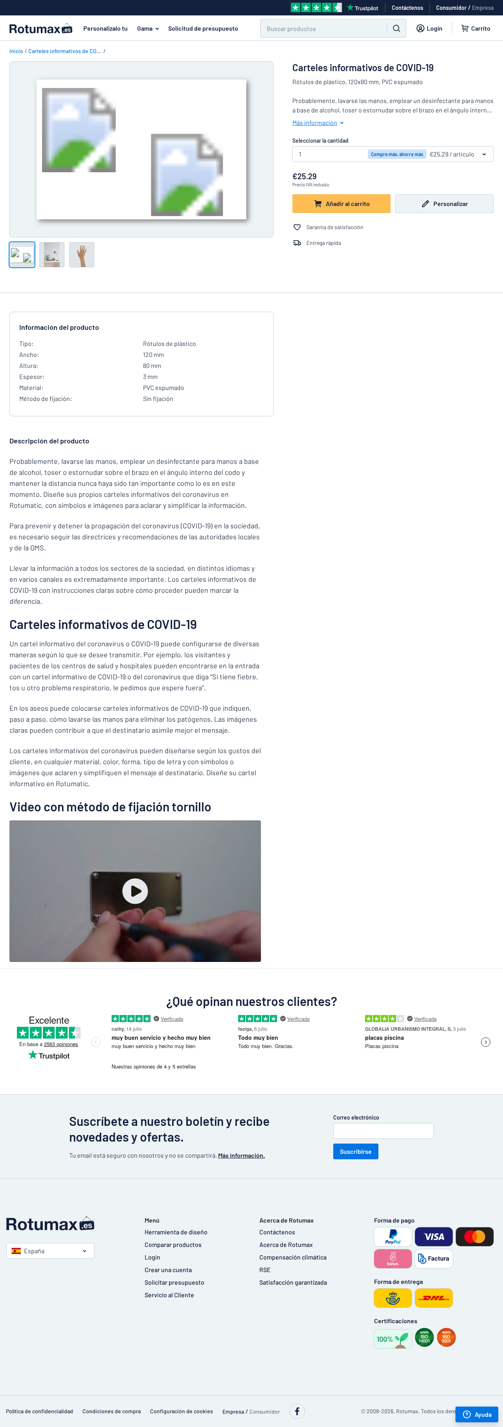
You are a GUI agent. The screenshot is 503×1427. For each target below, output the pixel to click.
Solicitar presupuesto (174, 1282)
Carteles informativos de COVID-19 (70, 51)
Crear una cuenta (168, 1269)
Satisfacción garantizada (293, 1282)
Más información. (241, 1155)
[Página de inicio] (67, 1223)
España (34, 1250)
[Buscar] (396, 28)
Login (152, 1257)
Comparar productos (173, 1244)
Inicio (16, 51)
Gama (144, 28)
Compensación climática (293, 1257)
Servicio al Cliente (169, 1294)
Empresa (483, 7)
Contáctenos (277, 1232)
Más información (314, 122)
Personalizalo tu (105, 28)
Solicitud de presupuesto (203, 28)
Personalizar (450, 203)
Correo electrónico (356, 1117)
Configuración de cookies (181, 1411)
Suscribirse (356, 1151)
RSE (265, 1269)
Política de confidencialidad (39, 1411)
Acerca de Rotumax (286, 1244)
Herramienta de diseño (176, 1232)
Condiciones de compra (112, 1411)
